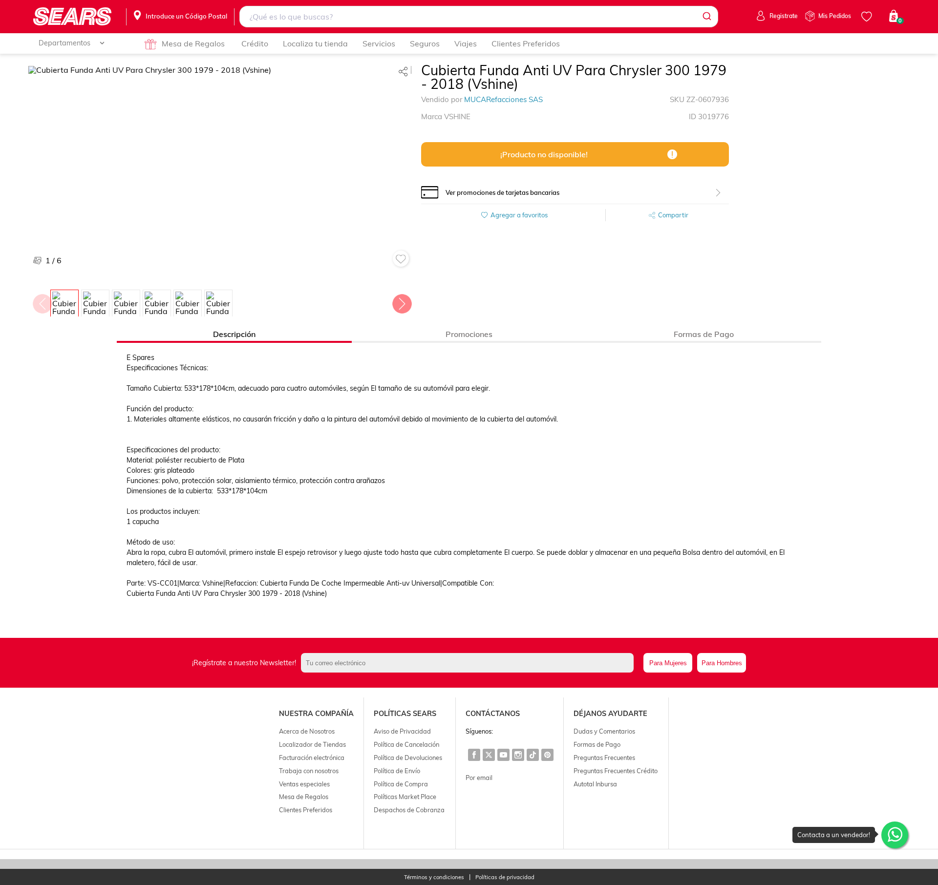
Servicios (378, 43)
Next (401, 301)
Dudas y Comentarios (604, 731)
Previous (42, 301)
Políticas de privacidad (504, 877)
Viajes (465, 43)
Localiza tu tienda (315, 43)
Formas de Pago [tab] (704, 334)
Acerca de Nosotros (307, 731)
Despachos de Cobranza (409, 810)
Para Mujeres (668, 663)
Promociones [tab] (469, 334)
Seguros (425, 43)
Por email (479, 777)
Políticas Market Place (405, 797)
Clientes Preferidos (525, 43)
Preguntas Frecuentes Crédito (616, 771)
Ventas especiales (304, 784)
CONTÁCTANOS (493, 713)
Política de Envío (397, 771)
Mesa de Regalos (193, 43)
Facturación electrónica (311, 757)
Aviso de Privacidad (402, 731)
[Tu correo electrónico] (470, 663)
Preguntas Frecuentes (604, 757)
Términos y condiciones (434, 877)
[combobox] (478, 16)
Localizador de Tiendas (312, 744)
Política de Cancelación (406, 744)
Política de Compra (401, 784)
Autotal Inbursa (595, 784)
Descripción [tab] (234, 334)
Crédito (254, 43)
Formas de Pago (597, 744)
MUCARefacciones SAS (503, 99)
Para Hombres (722, 663)
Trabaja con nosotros (309, 771)
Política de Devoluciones (408, 757)
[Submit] (706, 16)
